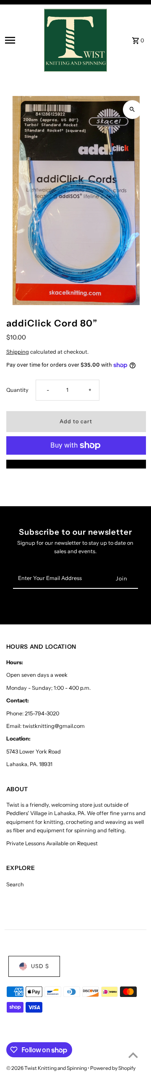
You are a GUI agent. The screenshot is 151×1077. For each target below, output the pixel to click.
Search (15, 884)
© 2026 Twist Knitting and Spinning (47, 1068)
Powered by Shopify (112, 1068)
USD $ (40, 966)
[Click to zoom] (132, 109)
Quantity (17, 390)
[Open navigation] (22, 40)
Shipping (17, 352)
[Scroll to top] (133, 1055)
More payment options (76, 464)
